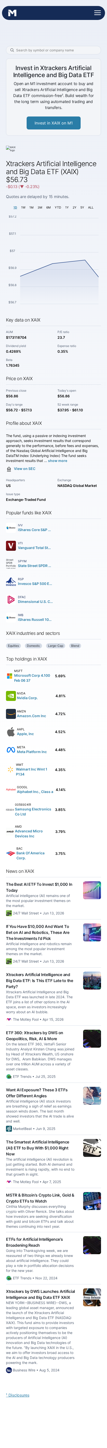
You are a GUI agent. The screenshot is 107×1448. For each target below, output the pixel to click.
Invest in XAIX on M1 (54, 122)
